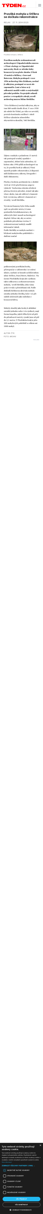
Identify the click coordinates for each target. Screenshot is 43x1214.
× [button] (40, 1145)
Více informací (7, 1162)
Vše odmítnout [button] (21, 1205)
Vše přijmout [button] (21, 1199)
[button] (21, 1165)
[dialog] (21, 1178)
